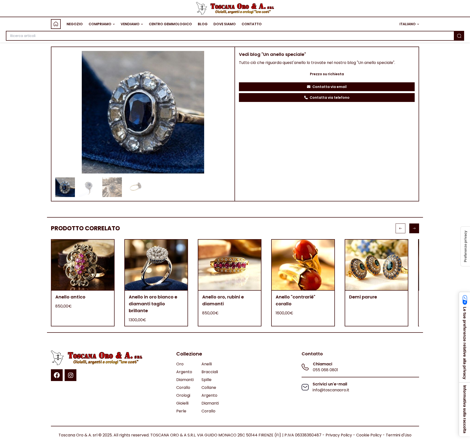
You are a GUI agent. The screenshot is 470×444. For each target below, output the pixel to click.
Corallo (183, 387)
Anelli (206, 364)
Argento (184, 372)
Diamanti (185, 379)
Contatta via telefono (330, 97)
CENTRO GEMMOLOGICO (170, 24)
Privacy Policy (339, 435)
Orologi (183, 395)
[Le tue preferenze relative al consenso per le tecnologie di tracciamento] (465, 246)
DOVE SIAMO (224, 24)
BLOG (203, 24)
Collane (208, 387)
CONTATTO (252, 24)
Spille (206, 379)
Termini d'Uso (398, 435)
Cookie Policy (369, 435)
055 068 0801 (325, 370)
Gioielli (182, 403)
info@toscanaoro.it (331, 390)
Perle (181, 411)
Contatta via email (329, 86)
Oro (180, 364)
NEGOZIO (75, 24)
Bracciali (209, 372)
